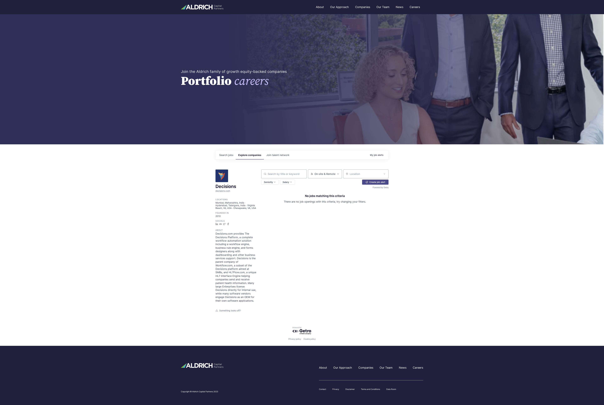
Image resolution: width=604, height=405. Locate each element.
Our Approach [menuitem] (339, 7)
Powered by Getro (381, 187)
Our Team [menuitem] (382, 7)
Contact (322, 389)
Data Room (391, 389)
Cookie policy (310, 339)
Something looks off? (230, 310)
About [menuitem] (320, 7)
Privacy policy (294, 339)
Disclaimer (350, 389)
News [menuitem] (399, 7)
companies (249, 155)
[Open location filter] (384, 173)
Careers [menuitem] (415, 7)
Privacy (335, 389)
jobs (226, 155)
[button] (270, 182)
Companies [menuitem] (362, 7)
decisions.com (222, 191)
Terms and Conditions (370, 389)
